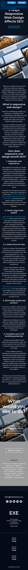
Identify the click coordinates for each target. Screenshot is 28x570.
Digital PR (18, 465)
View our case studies (14, 428)
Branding (22, 463)
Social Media (8, 477)
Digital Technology (8, 467)
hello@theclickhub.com (14, 497)
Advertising (6, 463)
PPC (13, 475)
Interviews (19, 471)
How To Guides (9, 471)
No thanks (22, 2)
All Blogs (14, 463)
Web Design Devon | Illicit (14, 567)
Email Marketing (10, 469)
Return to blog (14, 450)
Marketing (7, 473)
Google (20, 469)
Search (18, 475)
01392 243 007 (14, 526)
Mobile (20, 473)
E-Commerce (20, 467)
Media (15, 473)
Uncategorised (19, 477)
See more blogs (14, 423)
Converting (9, 465)
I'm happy (11, 2)
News (8, 475)
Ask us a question (14, 433)
